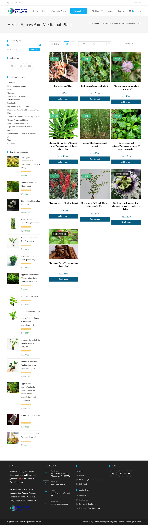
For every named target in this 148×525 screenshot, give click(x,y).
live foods (11, 143)
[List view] (73, 43)
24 (132, 44)
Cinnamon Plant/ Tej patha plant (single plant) (63, 264)
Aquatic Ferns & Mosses (16, 96)
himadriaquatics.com (59, 504)
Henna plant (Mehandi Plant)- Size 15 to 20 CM (94, 204)
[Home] (90, 23)
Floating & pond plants (16, 86)
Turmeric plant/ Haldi (63, 86)
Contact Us (137, 3)
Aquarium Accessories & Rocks (19, 126)
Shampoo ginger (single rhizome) (63, 203)
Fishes (9, 89)
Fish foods (11, 103)
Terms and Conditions (87, 504)
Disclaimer (137, 522)
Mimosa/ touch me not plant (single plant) (126, 87)
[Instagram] (21, 66)
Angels (10, 130)
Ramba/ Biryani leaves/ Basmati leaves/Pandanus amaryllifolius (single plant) (63, 146)
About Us (82, 495)
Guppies (10, 93)
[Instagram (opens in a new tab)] (12, 2)
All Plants (11, 83)
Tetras (9, 140)
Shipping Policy (111, 522)
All (139, 44)
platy (9, 137)
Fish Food (83, 484)
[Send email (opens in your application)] (20, 2)
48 (135, 44)
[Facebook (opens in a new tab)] (8, 2)
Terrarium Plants (13, 100)
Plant (81, 471)
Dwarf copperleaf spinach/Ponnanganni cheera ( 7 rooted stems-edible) (126, 146)
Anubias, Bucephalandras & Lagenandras (23, 116)
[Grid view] (66, 43)
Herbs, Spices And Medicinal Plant (127, 23)
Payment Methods (125, 522)
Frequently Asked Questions (90, 508)
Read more (126, 222)
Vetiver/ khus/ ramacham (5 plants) (95, 144)
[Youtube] (29, 66)
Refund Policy (88, 522)
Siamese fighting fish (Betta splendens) (22, 133)
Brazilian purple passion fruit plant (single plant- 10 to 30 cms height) (126, 206)
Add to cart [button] (63, 99)
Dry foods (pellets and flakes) (18, 106)
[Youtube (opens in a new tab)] (16, 2)
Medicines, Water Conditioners (91, 480)
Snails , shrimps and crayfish (18, 123)
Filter (34, 50)
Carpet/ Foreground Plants (17, 120)
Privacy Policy (100, 522)
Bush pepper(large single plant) (95, 86)
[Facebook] (12, 66)
